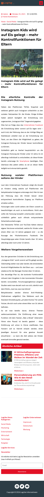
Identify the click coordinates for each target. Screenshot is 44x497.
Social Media (11, 22)
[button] (41, 3)
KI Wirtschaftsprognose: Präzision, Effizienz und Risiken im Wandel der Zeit (28, 355)
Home (3, 22)
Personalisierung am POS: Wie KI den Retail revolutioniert (28, 378)
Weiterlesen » (19, 371)
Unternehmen (29, 125)
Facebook (39, 125)
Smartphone (24, 161)
